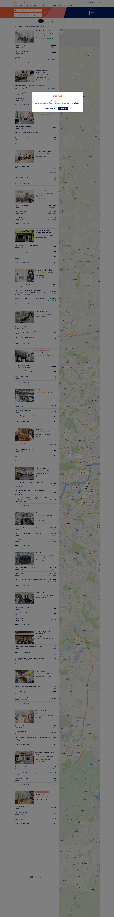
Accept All (63, 108)
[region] (57, 102)
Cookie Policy (76, 103)
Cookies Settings (50, 108)
